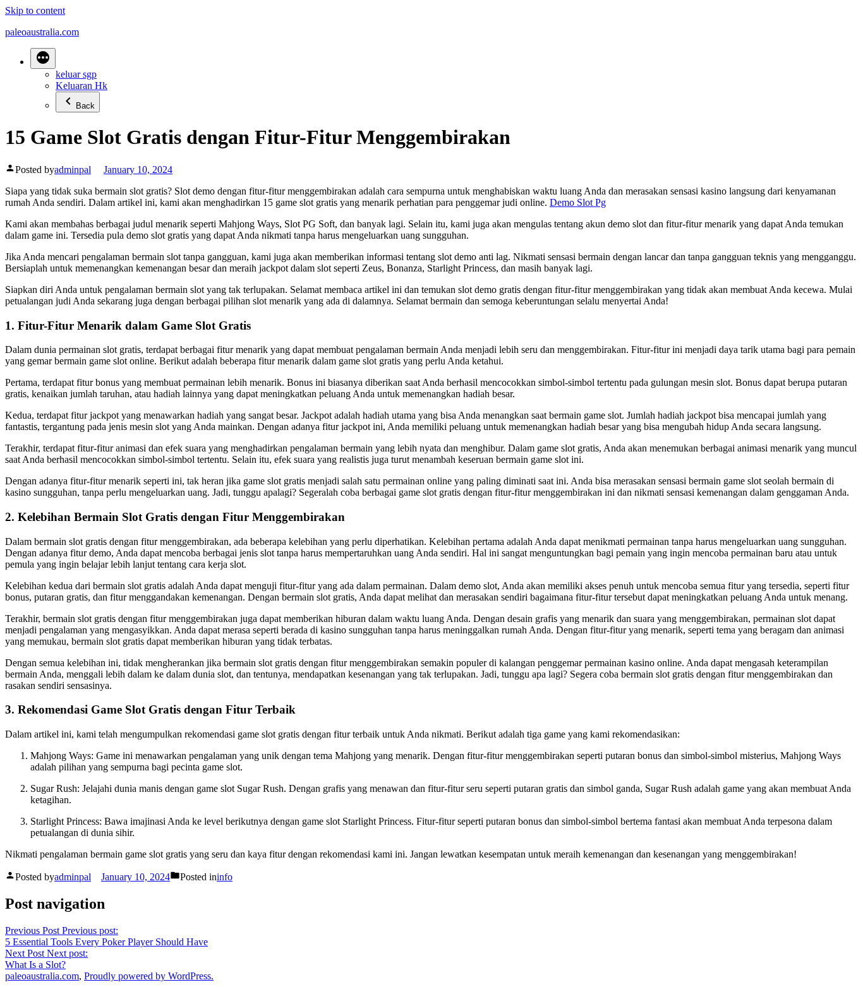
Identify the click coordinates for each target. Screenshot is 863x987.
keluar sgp (76, 74)
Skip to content (35, 10)
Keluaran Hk (81, 85)
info (224, 876)
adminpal (72, 169)
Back (85, 106)
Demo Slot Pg (578, 202)
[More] (43, 58)
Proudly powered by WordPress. (149, 976)
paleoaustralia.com (42, 32)
